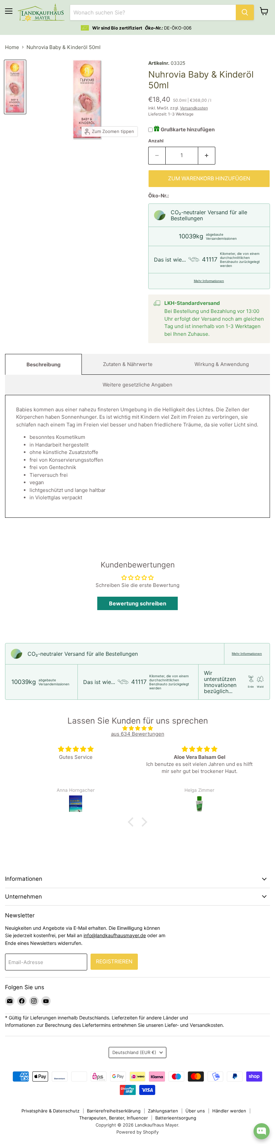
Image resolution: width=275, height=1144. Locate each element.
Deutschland (134, 1052)
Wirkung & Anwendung (222, 364)
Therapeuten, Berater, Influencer (113, 1117)
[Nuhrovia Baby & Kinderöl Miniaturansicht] (15, 86)
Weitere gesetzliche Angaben (137, 384)
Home (12, 47)
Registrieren (114, 961)
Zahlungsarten (163, 1110)
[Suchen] (245, 12)
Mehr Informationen (209, 281)
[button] (132, 822)
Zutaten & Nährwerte (128, 364)
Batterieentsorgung (175, 1117)
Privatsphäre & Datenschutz (50, 1110)
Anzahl (156, 140)
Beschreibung (43, 364)
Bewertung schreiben (137, 603)
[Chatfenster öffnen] (262, 1131)
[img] (137, 728)
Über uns (195, 1110)
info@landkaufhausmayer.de (115, 935)
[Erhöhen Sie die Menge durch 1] (206, 155)
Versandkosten (194, 107)
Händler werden (229, 1110)
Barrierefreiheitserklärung (114, 1110)
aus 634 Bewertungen (137, 734)
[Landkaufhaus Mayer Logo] (41, 12)
